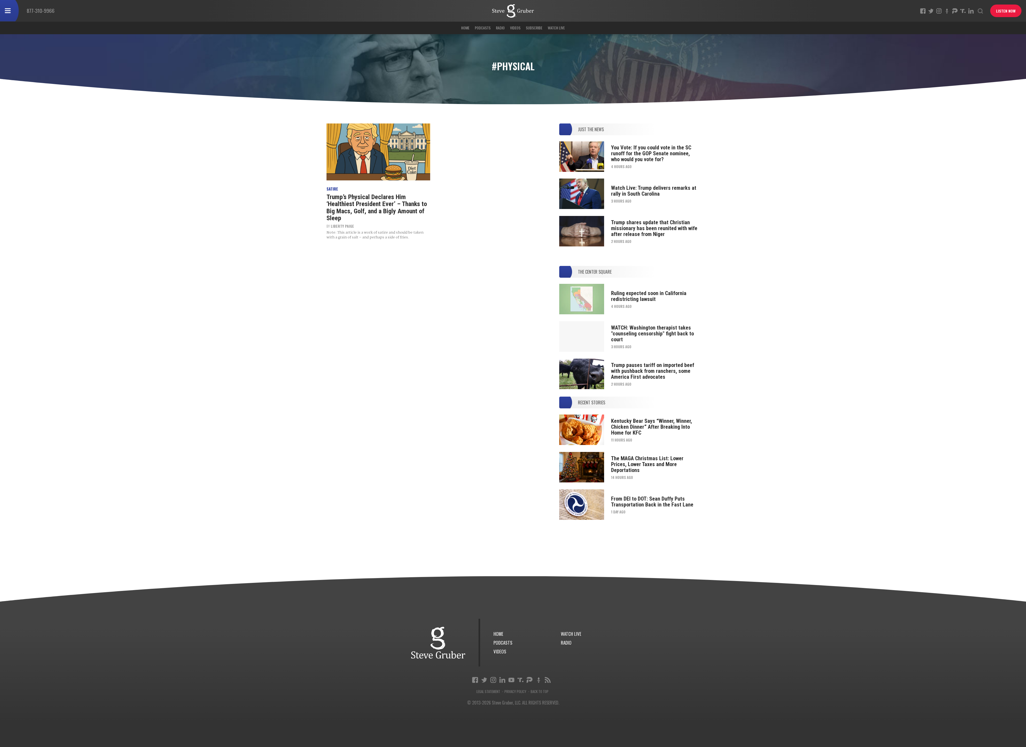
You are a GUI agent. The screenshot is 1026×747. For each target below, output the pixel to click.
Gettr (947, 11)
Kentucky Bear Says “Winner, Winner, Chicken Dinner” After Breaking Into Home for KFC (651, 427)
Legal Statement (488, 691)
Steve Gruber (438, 642)
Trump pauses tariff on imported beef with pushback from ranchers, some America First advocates (652, 371)
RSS (548, 680)
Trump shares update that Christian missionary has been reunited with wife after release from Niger (654, 228)
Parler (955, 11)
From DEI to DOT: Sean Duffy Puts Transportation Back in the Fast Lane (652, 502)
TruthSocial (963, 11)
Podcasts (483, 27)
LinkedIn (971, 11)
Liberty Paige (342, 226)
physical (513, 11)
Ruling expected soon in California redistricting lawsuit (648, 296)
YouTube (511, 680)
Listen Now (1006, 11)
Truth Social (520, 680)
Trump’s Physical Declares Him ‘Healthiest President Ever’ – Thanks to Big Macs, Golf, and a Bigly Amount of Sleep (377, 207)
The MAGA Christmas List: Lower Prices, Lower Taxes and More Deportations (647, 464)
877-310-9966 (41, 10)
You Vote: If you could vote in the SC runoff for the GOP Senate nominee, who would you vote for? (651, 153)
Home (465, 27)
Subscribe (534, 27)
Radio (500, 27)
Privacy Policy (515, 691)
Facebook (923, 11)
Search (980, 11)
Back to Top (540, 691)
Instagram (939, 11)
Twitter (931, 11)
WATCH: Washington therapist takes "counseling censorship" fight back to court (652, 333)
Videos (515, 27)
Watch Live (556, 27)
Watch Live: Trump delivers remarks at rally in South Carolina (653, 191)
